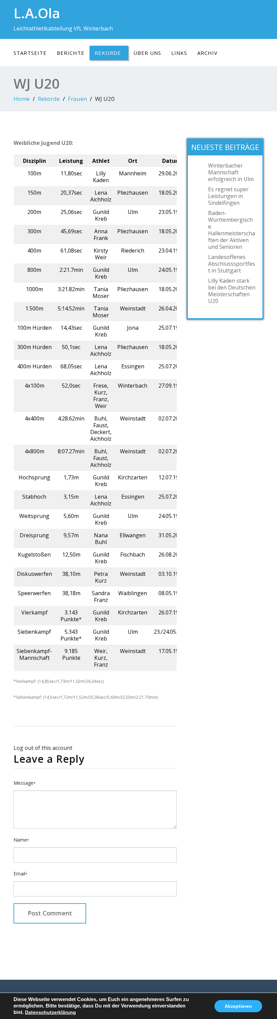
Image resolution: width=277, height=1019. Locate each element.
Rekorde (108, 52)
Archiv (207, 52)
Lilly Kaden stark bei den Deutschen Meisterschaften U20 (231, 290)
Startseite (30, 52)
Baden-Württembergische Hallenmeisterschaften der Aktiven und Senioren (231, 230)
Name (21, 840)
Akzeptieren (238, 1006)
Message (24, 783)
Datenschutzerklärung (50, 1012)
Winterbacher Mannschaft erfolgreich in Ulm (231, 172)
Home (22, 99)
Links (179, 52)
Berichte (70, 52)
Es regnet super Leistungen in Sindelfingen (228, 196)
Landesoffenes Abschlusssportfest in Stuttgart (231, 264)
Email (20, 873)
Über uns (147, 52)
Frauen (77, 99)
